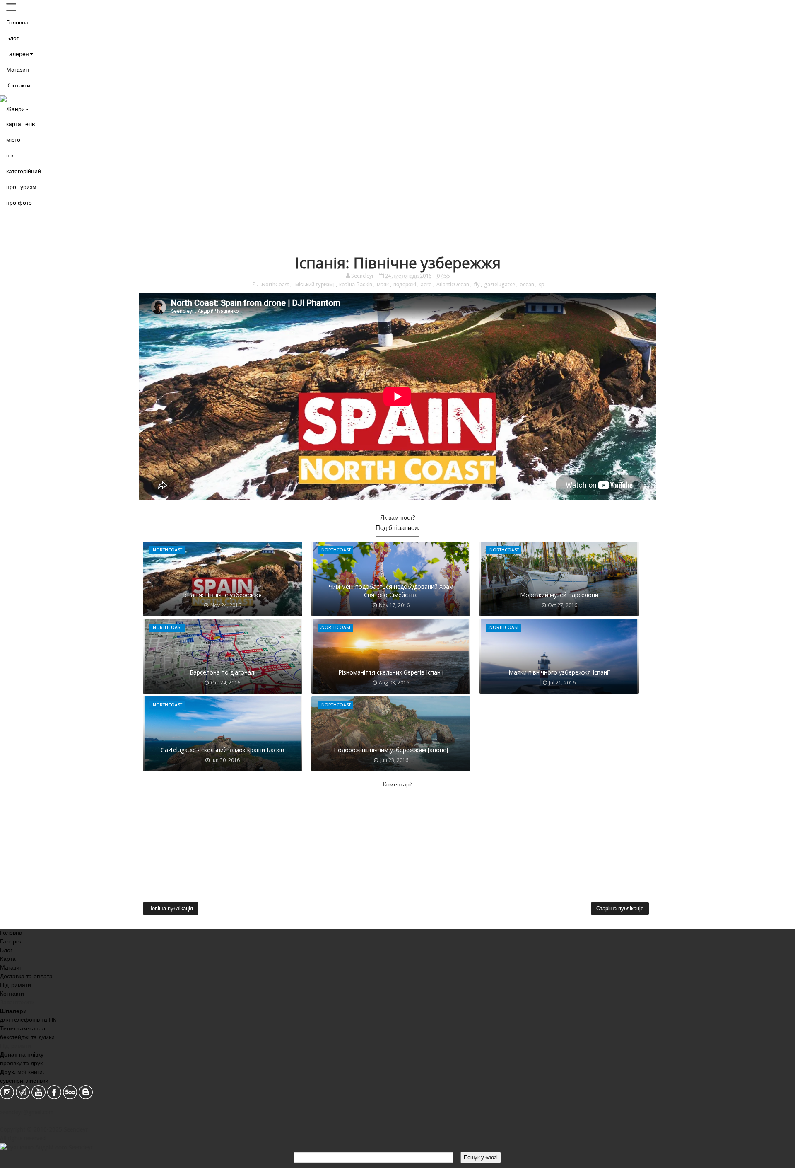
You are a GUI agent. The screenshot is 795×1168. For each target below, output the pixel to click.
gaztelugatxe (500, 284)
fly (477, 284)
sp (541, 284)
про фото (19, 202)
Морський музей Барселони (559, 595)
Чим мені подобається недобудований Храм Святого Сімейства (391, 591)
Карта (8, 958)
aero (427, 284)
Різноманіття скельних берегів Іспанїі (390, 672)
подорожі (405, 284)
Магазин (17, 69)
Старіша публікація (619, 908)
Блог (12, 38)
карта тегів (20, 124)
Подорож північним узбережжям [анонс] (391, 750)
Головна (17, 22)
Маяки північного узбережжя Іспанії (559, 672)
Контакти (18, 85)
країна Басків (356, 284)
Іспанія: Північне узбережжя (222, 595)
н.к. (10, 155)
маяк (383, 284)
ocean (527, 284)
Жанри (15, 109)
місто (13, 139)
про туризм (21, 187)
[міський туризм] (315, 284)
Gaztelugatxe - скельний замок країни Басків (222, 750)
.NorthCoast (275, 284)
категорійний (23, 171)
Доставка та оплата (26, 976)
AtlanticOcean (453, 284)
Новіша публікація (170, 908)
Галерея (17, 54)
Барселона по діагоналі (222, 672)
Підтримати (15, 985)
